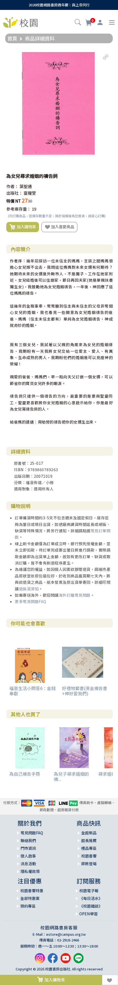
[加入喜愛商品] (110, 980)
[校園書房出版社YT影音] (65, 960)
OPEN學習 (88, 913)
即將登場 (89, 863)
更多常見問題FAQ (30, 601)
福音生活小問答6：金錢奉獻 (32, 691)
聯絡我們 (28, 840)
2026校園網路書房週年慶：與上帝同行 (59, 4)
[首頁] (20, 21)
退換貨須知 (29, 588)
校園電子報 (89, 890)
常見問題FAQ (32, 832)
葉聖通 (25, 186)
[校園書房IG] (40, 960)
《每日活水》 (90, 898)
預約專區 (28, 906)
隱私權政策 (30, 871)
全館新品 (89, 832)
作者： (12, 186)
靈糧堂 (30, 193)
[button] (77, 23)
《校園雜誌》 (90, 906)
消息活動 (28, 863)
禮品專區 (89, 848)
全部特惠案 (30, 898)
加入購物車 (25, 226)
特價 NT (13, 201)
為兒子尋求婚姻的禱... (71, 776)
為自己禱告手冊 (24, 773)
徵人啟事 (28, 856)
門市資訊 (28, 848)
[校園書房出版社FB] (52, 960)
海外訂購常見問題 (75, 595)
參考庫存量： (18, 209)
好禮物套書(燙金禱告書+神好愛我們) (84, 691)
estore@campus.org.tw (66, 934)
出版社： (14, 193)
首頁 (12, 38)
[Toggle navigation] (112, 22)
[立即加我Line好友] (78, 960)
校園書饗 (89, 856)
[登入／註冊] (100, 22)
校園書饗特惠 (31, 890)
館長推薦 (89, 840)
